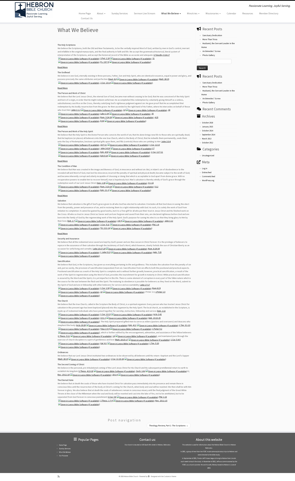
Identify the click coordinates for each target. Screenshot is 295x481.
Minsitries (192, 13)
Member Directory (268, 13)
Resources (247, 13)
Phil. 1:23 (163, 397)
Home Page (85, 13)
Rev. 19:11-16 (64, 374)
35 (152, 113)
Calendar (231, 13)
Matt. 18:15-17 (121, 339)
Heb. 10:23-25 (154, 318)
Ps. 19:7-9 (104, 62)
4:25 (156, 117)
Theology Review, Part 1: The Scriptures (168, 425)
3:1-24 (150, 183)
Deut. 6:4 (112, 79)
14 (124, 110)
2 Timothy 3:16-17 (162, 55)
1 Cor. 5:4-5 (176, 339)
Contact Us (87, 18)
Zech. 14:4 (140, 371)
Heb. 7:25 (157, 252)
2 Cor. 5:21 (105, 224)
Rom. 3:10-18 (106, 186)
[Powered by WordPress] (149, 476)
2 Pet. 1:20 (105, 58)
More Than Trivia (210, 39)
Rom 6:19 (156, 288)
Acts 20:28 (81, 325)
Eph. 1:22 (161, 311)
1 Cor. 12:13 (154, 144)
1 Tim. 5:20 (154, 343)
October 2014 (207, 130)
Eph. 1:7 (71, 221)
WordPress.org (208, 180)
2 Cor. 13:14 (105, 82)
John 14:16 (105, 148)
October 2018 (207, 122)
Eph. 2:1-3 (104, 190)
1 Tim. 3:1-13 (184, 325)
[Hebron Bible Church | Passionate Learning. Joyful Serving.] (34, 10)
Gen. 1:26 (101, 183)
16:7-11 (103, 144)
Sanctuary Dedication (212, 35)
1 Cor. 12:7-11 (157, 152)
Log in (204, 168)
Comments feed (208, 176)
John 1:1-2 (76, 110)
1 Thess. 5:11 (64, 336)
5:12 (156, 186)
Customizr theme (170, 476)
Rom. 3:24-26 (106, 117)
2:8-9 (119, 221)
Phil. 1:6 (155, 224)
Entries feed (206, 172)
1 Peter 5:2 (157, 329)
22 (101, 292)
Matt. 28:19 (164, 79)
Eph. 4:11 (132, 325)
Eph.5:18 (104, 155)
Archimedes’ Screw (211, 51)
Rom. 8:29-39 (154, 248)
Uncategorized (208, 155)
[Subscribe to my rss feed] (60, 476)
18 (169, 110)
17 (153, 148)
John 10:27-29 (99, 248)
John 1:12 (168, 221)
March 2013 (206, 138)
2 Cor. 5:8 (112, 397)
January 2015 (207, 126)
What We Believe (170, 13)
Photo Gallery (209, 55)
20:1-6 (115, 374)
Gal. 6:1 (103, 343)
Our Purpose (63, 456)
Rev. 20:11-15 (161, 400)
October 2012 (207, 142)
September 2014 (208, 134)
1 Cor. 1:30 (105, 288)
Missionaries (212, 13)
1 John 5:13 (105, 252)
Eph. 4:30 (104, 152)
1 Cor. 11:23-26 (117, 359)
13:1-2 (103, 318)
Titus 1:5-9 (105, 329)
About (100, 13)
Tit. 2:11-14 (105, 228)
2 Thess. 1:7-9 (106, 400)
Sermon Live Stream (144, 13)
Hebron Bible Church (131, 476)
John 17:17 (145, 284)
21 (153, 58)
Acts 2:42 (157, 314)
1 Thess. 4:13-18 (86, 371)
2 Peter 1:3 (160, 292)
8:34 (102, 121)
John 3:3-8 (166, 141)
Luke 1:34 (104, 113)
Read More (63, 67)
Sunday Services (120, 13)
